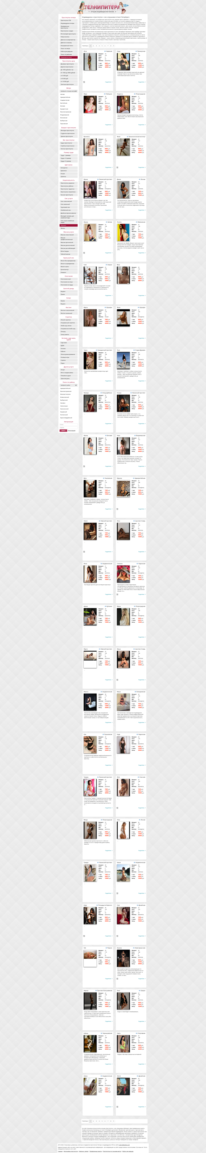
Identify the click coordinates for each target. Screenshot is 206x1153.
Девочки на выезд (66, 42)
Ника (118, 435)
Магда (86, 820)
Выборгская (63, 120)
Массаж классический (67, 235)
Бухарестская (64, 109)
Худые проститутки (66, 143)
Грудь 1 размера (65, 155)
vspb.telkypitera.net (124, 1145)
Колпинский (64, 415)
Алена (119, 862)
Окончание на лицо (67, 282)
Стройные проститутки (67, 146)
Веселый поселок (65, 394)
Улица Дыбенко (107, 393)
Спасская (142, 777)
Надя (118, 734)
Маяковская (141, 222)
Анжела (119, 948)
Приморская (141, 51)
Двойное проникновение (68, 213)
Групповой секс (65, 207)
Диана (119, 179)
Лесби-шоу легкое (66, 325)
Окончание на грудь (67, 285)
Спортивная (141, 1033)
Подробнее (108, 82)
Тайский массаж (65, 254)
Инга (85, 51)
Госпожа (63, 348)
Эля (85, 948)
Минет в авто (65, 266)
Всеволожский (64, 397)
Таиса (85, 350)
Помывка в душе (66, 375)
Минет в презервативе (67, 263)
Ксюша (119, 393)
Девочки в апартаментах (68, 40)
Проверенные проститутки (65, 27)
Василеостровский (65, 391)
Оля (85, 734)
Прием (63, 294)
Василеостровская (65, 112)
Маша (119, 606)
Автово (62, 94)
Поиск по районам (66, 54)
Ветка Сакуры (65, 251)
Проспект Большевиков (104, 990)
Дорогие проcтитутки (67, 67)
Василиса (87, 137)
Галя (85, 265)
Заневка (62, 403)
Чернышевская (107, 1033)
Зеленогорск (64, 406)
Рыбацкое (109, 94)
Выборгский (64, 400)
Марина (119, 478)
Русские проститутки (67, 195)
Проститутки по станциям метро (112, 1151)
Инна (85, 563)
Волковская (63, 118)
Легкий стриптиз (66, 320)
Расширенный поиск (67, 45)
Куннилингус (65, 269)
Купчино (109, 606)
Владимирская (64, 115)
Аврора (86, 990)
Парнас (109, 948)
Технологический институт (137, 137)
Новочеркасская (140, 948)
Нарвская (109, 51)
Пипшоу (63, 331)
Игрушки (63, 225)
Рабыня (63, 351)
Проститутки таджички (67, 189)
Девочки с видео (83, 1151)
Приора (86, 393)
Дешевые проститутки (67, 64)
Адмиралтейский (65, 388)
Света (118, 1033)
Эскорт (63, 370)
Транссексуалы (65, 378)
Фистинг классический (67, 310)
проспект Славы (140, 521)
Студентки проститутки (68, 133)
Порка (62, 363)
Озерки (110, 265)
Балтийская (63, 103)
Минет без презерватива (68, 261)
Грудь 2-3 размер (66, 158)
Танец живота (65, 334)
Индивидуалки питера (67, 23)
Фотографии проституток (71, 1151)
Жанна (86, 222)
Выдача (63, 291)
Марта (86, 307)
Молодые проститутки (67, 130)
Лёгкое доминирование (68, 354)
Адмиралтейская (65, 97)
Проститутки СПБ (66, 20)
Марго (86, 649)
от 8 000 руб (64, 78)
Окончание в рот (66, 279)
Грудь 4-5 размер (66, 161)
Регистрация (71, 430)
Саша (118, 51)
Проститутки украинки (67, 183)
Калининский (64, 409)
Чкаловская (108, 478)
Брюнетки (64, 170)
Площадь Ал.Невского (105, 905)
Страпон (63, 360)
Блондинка (64, 168)
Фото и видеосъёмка (67, 372)
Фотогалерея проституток (68, 34)
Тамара (86, 777)
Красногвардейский (66, 418)
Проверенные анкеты (96, 1151)
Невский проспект (106, 521)
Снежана (119, 563)
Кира (85, 905)
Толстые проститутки (67, 149)
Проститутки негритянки (68, 192)
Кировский (63, 412)
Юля (118, 777)
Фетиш (63, 228)
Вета (85, 478)
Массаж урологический (68, 245)
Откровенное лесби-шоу (68, 328)
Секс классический (66, 201)
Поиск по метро (65, 48)
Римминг (63, 272)
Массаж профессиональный (67, 238)
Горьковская (64, 123)
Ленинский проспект (105, 179)
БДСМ (62, 345)
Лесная (143, 179)
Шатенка (63, 176)
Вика (118, 265)
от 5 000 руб (64, 75)
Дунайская (142, 905)
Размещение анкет (66, 57)
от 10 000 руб (65, 81)
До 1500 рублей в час (67, 69)
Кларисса (120, 94)
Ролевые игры (65, 357)
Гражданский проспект (105, 350)
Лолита (119, 222)
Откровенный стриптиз (68, 323)
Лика (118, 820)
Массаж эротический (67, 242)
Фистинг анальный (66, 313)
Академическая (64, 100)
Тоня (118, 350)
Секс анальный (65, 204)
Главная (60, 1151)
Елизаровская (141, 692)
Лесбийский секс (66, 210)
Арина (86, 606)
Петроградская (140, 94)
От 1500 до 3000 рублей (68, 72)
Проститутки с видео (67, 31)
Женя (118, 137)
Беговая (62, 106)
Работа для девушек (67, 51)
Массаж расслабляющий (68, 248)
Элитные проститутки (67, 84)
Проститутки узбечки (67, 186)
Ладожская (141, 563)
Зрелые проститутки (67, 136)
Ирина (86, 179)
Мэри (85, 94)
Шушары (109, 307)
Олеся (85, 521)
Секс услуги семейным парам (67, 221)
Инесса (86, 692)
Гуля (118, 905)
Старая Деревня (140, 350)
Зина (118, 990)
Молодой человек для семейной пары (67, 216)
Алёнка (86, 1033)
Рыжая (63, 173)
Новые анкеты (65, 37)
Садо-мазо (64, 342)
